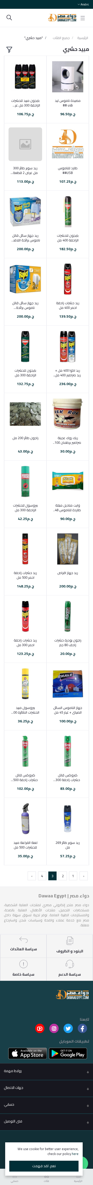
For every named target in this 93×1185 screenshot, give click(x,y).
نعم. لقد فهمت (44, 1166)
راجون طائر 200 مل (25, 437)
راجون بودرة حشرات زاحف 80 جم (67, 642)
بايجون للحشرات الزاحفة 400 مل (68, 237)
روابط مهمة (13, 1070)
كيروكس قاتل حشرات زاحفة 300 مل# (68, 777)
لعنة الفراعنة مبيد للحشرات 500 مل (25, 845)
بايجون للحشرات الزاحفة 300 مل (25, 372)
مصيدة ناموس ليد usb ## (68, 103)
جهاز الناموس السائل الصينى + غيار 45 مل (67, 710)
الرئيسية (82, 38)
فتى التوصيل (13, 1121)
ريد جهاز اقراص (67, 572)
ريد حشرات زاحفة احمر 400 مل (67, 305)
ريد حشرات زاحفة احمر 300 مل (25, 642)
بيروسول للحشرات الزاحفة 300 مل (25, 507)
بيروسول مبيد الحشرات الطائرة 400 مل (25, 710)
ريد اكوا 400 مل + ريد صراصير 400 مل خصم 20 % (68, 372)
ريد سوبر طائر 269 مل (68, 845)
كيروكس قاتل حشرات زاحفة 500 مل (25, 777)
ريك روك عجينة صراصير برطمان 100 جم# (68, 440)
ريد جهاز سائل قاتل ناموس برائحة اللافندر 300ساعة (25, 237)
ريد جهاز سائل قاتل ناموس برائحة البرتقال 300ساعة (25, 305)
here (75, 1154)
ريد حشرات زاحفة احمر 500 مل (25, 575)
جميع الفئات (61, 38)
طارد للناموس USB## (68, 170)
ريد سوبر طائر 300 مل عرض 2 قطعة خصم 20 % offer (25, 170)
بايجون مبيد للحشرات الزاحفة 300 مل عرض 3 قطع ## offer (25, 103)
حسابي (9, 1104)
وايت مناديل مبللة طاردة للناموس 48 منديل (68, 507)
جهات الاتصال (13, 1087)
